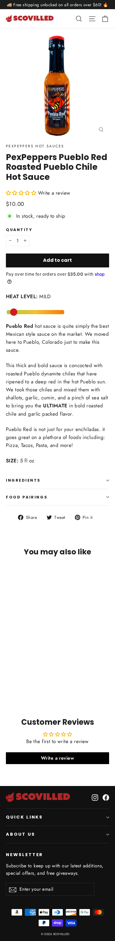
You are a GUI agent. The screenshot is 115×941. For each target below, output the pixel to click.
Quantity (19, 229)
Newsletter (24, 855)
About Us (20, 834)
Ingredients (23, 480)
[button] (22, 192)
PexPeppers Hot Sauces (35, 146)
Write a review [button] (57, 758)
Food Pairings (26, 497)
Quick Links (24, 817)
